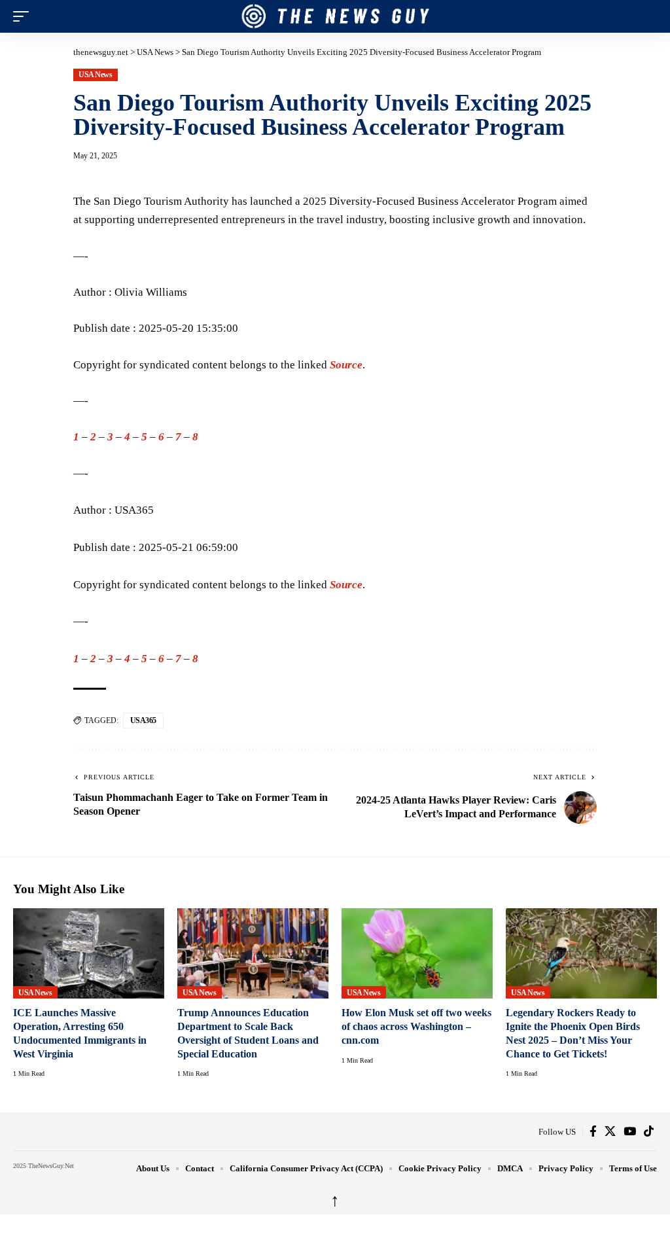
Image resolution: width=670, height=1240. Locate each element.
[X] (610, 1131)
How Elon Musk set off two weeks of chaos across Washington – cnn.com (416, 1026)
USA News (95, 74)
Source (346, 365)
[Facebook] (593, 1131)
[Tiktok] (649, 1131)
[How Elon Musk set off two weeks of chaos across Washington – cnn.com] (417, 953)
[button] (24, 16)
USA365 (143, 720)
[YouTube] (629, 1131)
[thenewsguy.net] (335, 16)
